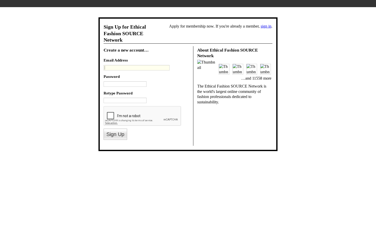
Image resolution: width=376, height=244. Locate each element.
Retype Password (118, 93)
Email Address (116, 60)
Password (112, 76)
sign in (266, 26)
